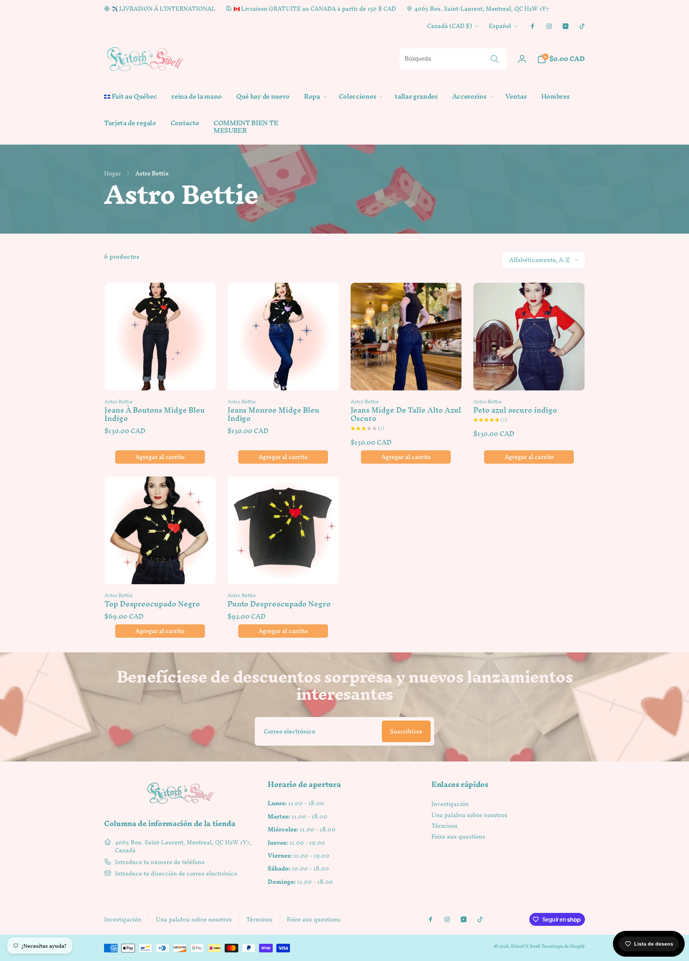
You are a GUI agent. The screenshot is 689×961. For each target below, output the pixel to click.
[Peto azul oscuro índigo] (529, 377)
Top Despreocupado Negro (152, 604)
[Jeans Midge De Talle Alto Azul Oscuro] (406, 377)
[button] (314, 96)
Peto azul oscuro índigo (515, 410)
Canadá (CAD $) (449, 25)
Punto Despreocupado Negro (279, 604)
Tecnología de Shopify (563, 946)
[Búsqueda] (494, 59)
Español (500, 25)
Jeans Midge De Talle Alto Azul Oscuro (406, 414)
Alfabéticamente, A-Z (539, 259)
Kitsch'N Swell (525, 946)
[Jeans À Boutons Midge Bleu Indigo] (160, 377)
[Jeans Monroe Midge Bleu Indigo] (283, 377)
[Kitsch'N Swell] (181, 803)
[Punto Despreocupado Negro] (283, 571)
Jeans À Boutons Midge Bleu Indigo (154, 414)
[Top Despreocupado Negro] (160, 571)
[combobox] (453, 58)
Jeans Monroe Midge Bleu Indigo (273, 414)
